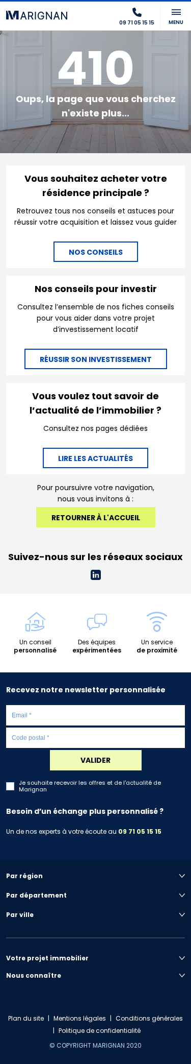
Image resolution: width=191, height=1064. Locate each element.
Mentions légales (79, 1018)
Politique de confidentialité (100, 1030)
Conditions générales (149, 1018)
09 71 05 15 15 (139, 831)
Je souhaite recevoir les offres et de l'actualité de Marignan (90, 786)
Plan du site (26, 1018)
